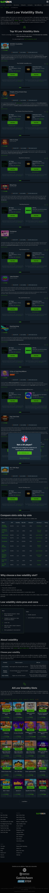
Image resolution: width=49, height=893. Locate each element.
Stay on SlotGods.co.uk (25, 458)
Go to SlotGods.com (24, 453)
